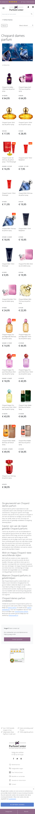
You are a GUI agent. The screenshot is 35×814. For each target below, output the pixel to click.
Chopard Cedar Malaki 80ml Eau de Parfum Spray (25, 407)
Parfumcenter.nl (13, 615)
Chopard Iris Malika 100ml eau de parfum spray (8, 89)
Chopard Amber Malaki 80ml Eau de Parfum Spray (8, 442)
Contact (14, 784)
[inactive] (17, 655)
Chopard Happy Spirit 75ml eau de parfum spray (25, 89)
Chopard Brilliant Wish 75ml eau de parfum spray (25, 301)
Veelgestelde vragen (17, 768)
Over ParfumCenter (17, 772)
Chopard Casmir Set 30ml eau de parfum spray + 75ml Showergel (9, 160)
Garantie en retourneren (19, 780)
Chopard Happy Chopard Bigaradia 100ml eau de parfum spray (25, 336)
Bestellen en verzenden (18, 776)
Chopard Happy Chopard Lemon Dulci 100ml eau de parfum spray (9, 407)
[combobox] (17, 14)
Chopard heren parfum (21, 611)
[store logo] (16, 8)
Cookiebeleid (12, 799)
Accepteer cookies (17, 804)
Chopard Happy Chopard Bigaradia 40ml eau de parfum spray (9, 336)
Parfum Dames (8, 20)
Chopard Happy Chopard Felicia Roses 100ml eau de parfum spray (26, 372)
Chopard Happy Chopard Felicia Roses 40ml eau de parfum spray (9, 372)
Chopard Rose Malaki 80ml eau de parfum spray (25, 442)
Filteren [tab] (4, 25)
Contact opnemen (17, 639)
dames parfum (12, 607)
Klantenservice (16, 764)
